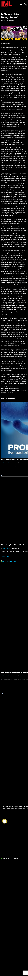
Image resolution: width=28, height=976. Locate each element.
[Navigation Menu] (21, 4)
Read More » (5, 471)
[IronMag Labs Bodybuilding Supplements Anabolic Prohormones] (6, 4)
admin (4, 462)
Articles (8, 462)
